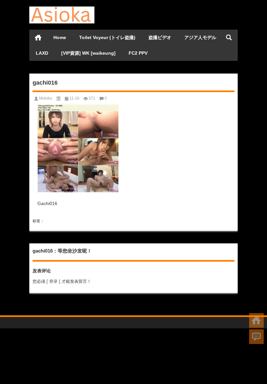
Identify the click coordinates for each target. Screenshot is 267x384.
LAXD (42, 53)
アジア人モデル (200, 37)
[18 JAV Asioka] (61, 8)
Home (59, 37)
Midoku (45, 98)
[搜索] (229, 37)
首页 (38, 37)
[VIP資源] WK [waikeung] (88, 53)
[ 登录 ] (53, 281)
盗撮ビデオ (159, 37)
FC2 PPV (138, 53)
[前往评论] (256, 336)
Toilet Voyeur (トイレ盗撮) (107, 37)
